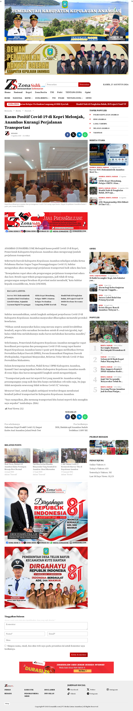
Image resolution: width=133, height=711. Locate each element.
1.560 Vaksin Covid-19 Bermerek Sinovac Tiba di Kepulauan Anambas (71, 467)
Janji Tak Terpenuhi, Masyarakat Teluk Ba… (112, 380)
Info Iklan (49, 694)
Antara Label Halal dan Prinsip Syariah (110, 299)
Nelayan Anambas (101, 128)
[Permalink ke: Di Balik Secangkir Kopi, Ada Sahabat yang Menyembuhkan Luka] (108, 263)
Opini (91, 276)
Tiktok (73, 694)
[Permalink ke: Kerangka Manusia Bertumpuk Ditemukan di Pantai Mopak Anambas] (108, 332)
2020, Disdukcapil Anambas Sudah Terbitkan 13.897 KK (71, 427)
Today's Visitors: (97, 468)
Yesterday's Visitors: (99, 472)
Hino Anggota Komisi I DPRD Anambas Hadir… (112, 370)
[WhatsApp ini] (85, 134)
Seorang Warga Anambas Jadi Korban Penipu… (113, 390)
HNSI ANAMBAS (99, 119)
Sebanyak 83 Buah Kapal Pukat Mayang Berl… (112, 360)
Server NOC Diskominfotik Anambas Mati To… (106, 171)
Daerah (106, 167)
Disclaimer (49, 690)
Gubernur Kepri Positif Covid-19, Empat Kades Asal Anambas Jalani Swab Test (23, 427)
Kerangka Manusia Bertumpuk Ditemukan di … (113, 350)
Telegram (94, 694)
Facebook (74, 690)
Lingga (114, 188)
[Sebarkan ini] (67, 134)
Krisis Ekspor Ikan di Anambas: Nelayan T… (109, 309)
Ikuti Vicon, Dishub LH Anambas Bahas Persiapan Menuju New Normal (15, 467)
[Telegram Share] (79, 134)
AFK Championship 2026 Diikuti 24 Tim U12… (113, 203)
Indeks (8, 690)
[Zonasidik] (25, 84)
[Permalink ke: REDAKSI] (8, 134)
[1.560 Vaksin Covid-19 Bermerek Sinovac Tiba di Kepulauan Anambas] (74, 455)
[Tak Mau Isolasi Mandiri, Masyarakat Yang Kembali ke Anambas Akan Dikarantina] (46, 455)
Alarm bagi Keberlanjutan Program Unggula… (111, 289)
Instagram (113, 690)
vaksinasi (97, 133)
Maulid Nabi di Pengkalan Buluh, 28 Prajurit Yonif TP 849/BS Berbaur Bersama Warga (64, 104)
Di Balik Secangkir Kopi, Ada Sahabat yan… (107, 279)
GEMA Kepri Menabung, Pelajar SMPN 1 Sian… (110, 182)
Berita (99, 167)
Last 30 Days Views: (98, 476)
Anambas (92, 167)
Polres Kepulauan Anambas (106, 115)
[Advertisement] (46, 239)
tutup (7, 704)
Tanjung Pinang (100, 276)
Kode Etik (29, 690)
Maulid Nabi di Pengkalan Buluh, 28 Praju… (111, 191)
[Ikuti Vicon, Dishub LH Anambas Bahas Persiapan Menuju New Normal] (17, 455)
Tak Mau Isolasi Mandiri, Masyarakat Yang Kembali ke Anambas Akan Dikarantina (45, 467)
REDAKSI (8, 694)
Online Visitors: (96, 464)
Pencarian (84, 84)
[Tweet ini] (73, 134)
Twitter (92, 690)
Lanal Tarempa (100, 124)
